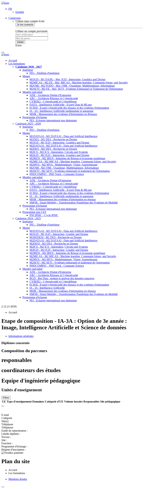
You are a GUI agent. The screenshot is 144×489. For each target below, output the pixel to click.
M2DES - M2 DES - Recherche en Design (53, 148)
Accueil (12, 60)
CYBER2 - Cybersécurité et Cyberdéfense (53, 101)
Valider (20, 42)
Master (26, 76)
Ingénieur (27, 69)
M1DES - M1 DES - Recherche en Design (53, 139)
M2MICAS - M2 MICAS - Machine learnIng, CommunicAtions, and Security (73, 161)
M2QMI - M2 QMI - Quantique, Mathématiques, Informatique (64, 167)
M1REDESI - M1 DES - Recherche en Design (56, 237)
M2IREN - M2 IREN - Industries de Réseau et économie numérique (67, 158)
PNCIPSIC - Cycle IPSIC (44, 215)
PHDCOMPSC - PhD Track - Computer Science (57, 174)
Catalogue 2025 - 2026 (28, 123)
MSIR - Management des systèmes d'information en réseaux (63, 199)
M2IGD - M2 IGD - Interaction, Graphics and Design (59, 155)
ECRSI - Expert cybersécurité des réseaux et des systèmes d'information (69, 107)
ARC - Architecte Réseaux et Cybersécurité (54, 98)
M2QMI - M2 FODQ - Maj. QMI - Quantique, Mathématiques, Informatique (72, 85)
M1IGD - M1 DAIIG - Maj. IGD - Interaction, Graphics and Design (67, 79)
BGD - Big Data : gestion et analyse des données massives (62, 278)
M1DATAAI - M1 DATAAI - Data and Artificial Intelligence (63, 136)
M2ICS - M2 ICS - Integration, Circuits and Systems (59, 152)
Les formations (16, 63)
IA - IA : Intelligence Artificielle (47, 287)
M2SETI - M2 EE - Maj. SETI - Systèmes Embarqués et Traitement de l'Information (76, 88)
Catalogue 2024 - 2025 (28, 218)
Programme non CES (34, 212)
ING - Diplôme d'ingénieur (45, 73)
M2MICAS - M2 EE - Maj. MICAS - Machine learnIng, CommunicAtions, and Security (79, 82)
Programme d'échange (34, 117)
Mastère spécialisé (32, 92)
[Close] (2, 406)
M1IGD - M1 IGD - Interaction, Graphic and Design (59, 234)
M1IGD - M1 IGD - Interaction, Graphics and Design (59, 142)
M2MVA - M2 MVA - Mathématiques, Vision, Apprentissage (63, 164)
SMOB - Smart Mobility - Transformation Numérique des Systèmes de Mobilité (74, 202)
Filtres (6, 397)
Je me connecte (25, 24)
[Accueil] (5, 2)
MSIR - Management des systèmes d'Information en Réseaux (63, 114)
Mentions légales (17, 479)
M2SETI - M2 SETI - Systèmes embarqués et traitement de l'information (70, 170)
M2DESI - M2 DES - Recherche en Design (54, 243)
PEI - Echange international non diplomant (53, 120)
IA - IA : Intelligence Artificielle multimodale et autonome (61, 110)
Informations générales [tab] (21, 336)
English (19, 12)
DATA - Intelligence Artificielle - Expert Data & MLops (61, 104)
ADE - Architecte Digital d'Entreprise (50, 95)
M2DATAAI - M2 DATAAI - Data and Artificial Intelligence (63, 145)
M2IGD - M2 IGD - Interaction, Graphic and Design (59, 249)
